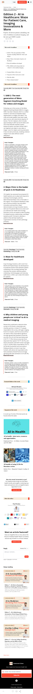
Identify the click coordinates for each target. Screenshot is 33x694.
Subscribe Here (16, 490)
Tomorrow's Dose (7, 7)
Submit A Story (16, 541)
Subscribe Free (22, 2)
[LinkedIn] (16, 680)
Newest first (23, 548)
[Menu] (28, 2)
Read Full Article (8, 137)
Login (14, 2)
